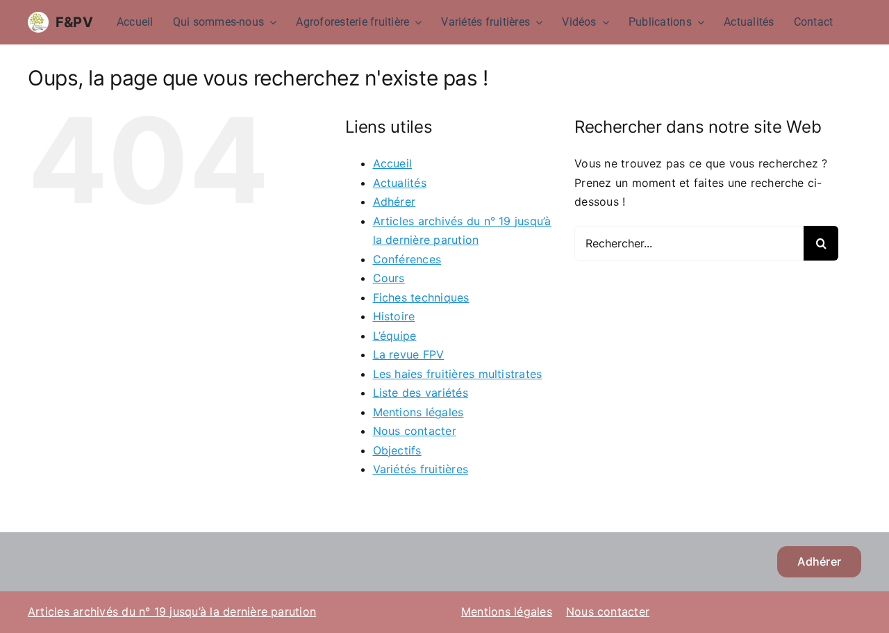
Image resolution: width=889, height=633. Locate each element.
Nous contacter (414, 431)
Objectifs (397, 450)
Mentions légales (418, 412)
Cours (389, 278)
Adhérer (394, 201)
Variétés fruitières (421, 469)
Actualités (399, 183)
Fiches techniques (421, 297)
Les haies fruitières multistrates (457, 374)
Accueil (393, 163)
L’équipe (395, 336)
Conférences (407, 259)
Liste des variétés (420, 393)
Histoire (394, 316)
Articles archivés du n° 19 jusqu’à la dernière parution (172, 611)
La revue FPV (408, 354)
